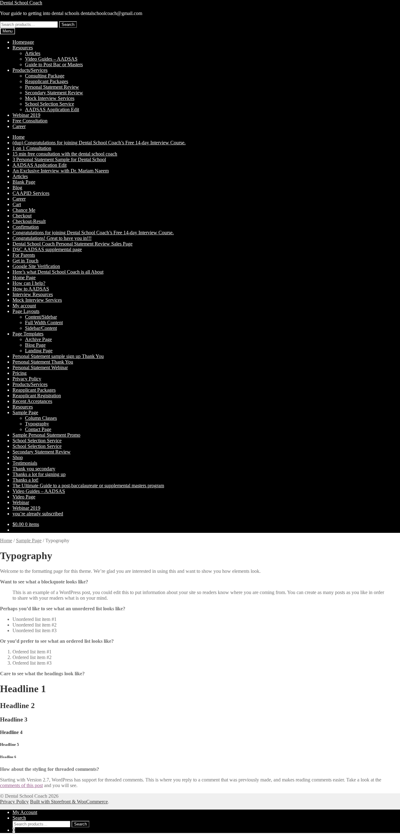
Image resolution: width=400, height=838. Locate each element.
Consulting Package (44, 75)
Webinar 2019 (26, 115)
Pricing (19, 373)
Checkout (22, 215)
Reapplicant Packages (46, 81)
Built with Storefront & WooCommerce (69, 801)
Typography (37, 423)
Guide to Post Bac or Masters (54, 64)
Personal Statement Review (52, 87)
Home (18, 137)
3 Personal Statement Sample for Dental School (59, 159)
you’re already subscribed (37, 513)
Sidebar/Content (41, 328)
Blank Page (23, 182)
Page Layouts (25, 311)
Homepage (23, 42)
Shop (17, 457)
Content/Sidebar (41, 317)
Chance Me (23, 210)
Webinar (20, 502)
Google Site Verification (36, 266)
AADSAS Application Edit (52, 109)
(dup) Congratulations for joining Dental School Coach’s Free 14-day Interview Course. (99, 142)
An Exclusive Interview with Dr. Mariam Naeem (60, 170)
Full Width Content (44, 322)
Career (19, 126)
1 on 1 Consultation (31, 148)
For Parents (23, 255)
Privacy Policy (26, 378)
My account (24, 305)
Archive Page (38, 339)
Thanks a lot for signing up (39, 474)
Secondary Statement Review (54, 92)
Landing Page (38, 350)
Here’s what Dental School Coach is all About (57, 272)
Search (68, 24)
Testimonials (24, 463)
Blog (17, 187)
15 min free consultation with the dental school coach (64, 153)
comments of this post (21, 785)
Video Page (23, 496)
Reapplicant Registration (36, 395)
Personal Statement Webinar (40, 367)
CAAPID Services (30, 193)
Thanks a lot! (25, 480)
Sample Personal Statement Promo (46, 435)
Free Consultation (30, 120)
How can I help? (28, 283)
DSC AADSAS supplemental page (47, 249)
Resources (22, 47)
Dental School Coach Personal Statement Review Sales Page (72, 243)
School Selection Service (49, 104)
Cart (16, 204)
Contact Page (38, 429)
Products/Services (30, 70)
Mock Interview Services (49, 98)
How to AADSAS (30, 288)
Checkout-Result (29, 221)
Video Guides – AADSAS (51, 59)
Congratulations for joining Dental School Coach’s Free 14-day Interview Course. (93, 232)
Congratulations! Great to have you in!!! (52, 238)
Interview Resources (32, 294)
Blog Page (35, 345)
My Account (24, 812)
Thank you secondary (33, 468)
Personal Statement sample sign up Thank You (58, 356)
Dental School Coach (21, 2)
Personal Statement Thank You (42, 361)
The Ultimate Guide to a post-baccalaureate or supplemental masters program (88, 485)
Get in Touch (25, 260)
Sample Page (25, 412)
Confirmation (25, 227)
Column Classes (41, 418)
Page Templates (27, 333)
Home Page (24, 277)
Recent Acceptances (32, 401)
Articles (32, 53)
